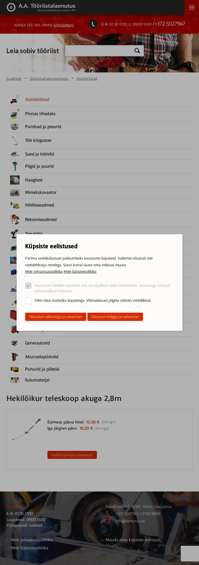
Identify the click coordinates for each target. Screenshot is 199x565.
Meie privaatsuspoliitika (44, 271)
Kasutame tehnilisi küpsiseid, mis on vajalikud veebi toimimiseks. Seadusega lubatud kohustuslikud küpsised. (102, 288)
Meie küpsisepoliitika (80, 271)
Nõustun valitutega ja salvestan (55, 316)
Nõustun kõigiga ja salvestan (115, 316)
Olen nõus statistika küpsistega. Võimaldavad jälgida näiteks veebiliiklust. (93, 300)
